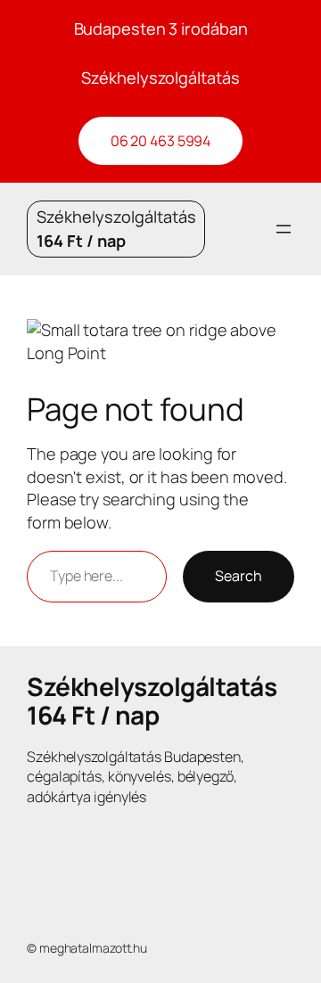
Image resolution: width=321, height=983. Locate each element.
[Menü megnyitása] (283, 229)
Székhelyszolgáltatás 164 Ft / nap (151, 700)
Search (238, 576)
